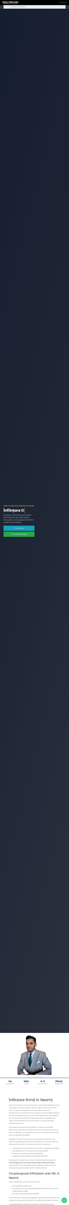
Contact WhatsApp (20, 534)
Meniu (64, 3)
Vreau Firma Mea (10, 2)
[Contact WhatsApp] (64, 1200)
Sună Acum (20, 528)
